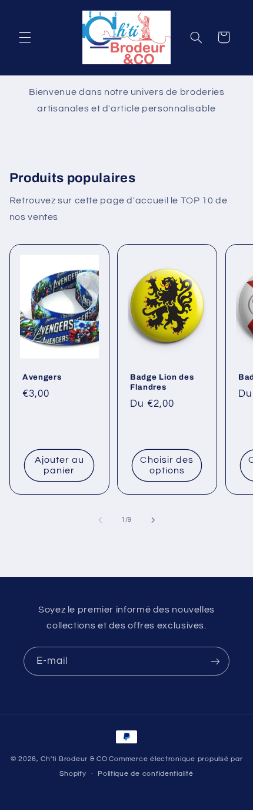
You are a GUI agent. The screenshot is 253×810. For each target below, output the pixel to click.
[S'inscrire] (215, 661)
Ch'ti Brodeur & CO (74, 759)
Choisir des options (167, 465)
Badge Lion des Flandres (162, 382)
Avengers (41, 377)
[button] (24, 37)
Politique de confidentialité (146, 774)
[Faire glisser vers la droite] (153, 520)
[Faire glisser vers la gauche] (100, 520)
